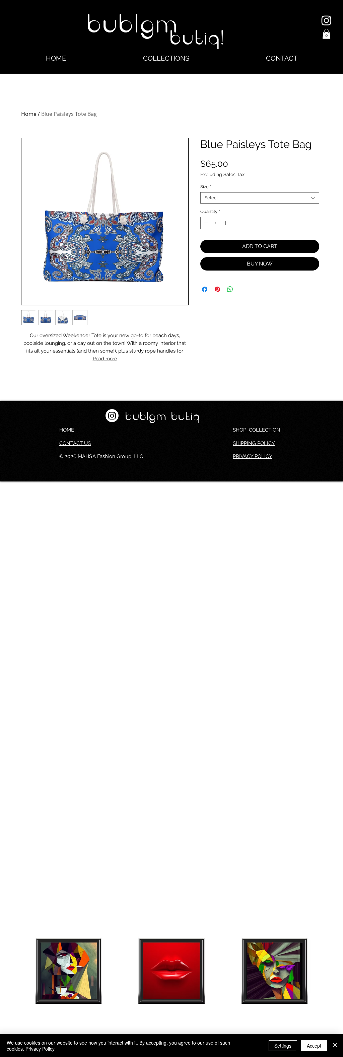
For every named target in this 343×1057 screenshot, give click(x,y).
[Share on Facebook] (205, 289)
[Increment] (226, 223)
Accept (314, 1045)
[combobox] (259, 198)
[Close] (335, 1046)
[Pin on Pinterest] (217, 289)
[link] (326, 34)
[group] (171, 987)
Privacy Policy (40, 1048)
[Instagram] (326, 20)
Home (29, 114)
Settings (282, 1045)
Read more (105, 358)
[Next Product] (332, 970)
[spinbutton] (215, 223)
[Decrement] (205, 223)
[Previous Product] (11, 970)
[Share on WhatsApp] (230, 289)
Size (205, 186)
